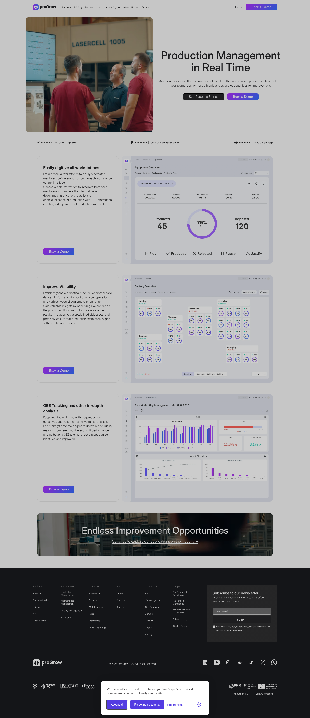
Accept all (117, 704)
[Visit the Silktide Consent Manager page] (198, 704)
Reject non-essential (147, 704)
